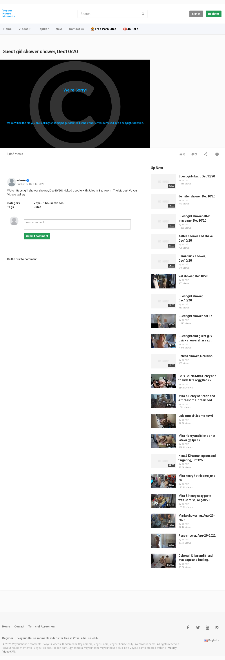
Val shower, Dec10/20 (193, 276)
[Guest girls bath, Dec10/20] (163, 181)
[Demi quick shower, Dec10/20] (163, 261)
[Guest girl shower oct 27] (163, 321)
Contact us (76, 29)
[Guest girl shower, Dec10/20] (163, 301)
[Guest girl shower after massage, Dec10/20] (163, 221)
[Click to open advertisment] (75, 104)
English (213, 640)
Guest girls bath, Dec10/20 (196, 176)
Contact (19, 626)
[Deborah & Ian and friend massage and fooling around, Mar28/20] (163, 561)
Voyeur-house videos (49, 203)
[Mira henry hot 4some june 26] (163, 481)
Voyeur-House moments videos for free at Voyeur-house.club (58, 638)
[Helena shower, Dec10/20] (163, 361)
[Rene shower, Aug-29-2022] (163, 541)
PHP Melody (169, 647)
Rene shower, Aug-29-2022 (197, 535)
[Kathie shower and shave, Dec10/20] (163, 241)
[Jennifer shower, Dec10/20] (163, 201)
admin (21, 180)
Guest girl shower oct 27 (195, 316)
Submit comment (37, 236)
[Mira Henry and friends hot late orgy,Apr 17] (163, 441)
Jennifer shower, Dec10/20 (196, 196)
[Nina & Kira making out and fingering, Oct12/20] (163, 461)
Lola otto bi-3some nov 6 (195, 416)
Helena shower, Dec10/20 (195, 356)
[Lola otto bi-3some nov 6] (163, 421)
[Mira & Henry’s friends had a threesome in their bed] (163, 401)
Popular (43, 29)
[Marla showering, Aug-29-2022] (163, 521)
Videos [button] (23, 29)
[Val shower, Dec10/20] (163, 281)
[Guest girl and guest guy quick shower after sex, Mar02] (163, 341)
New (59, 29)
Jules (37, 207)
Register (213, 13)
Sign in (196, 13)
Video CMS (9, 651)
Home (7, 29)
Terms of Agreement (41, 626)
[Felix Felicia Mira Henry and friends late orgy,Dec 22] (163, 381)
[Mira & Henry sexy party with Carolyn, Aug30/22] (163, 501)
